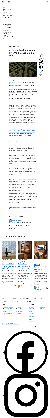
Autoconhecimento (8, 26)
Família (5, 33)
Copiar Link (40, 74)
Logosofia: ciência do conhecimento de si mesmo (24, 264)
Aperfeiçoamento (7, 24)
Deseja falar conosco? (10, 324)
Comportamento (7, 27)
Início (4, 7)
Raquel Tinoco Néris (17, 220)
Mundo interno (32, 207)
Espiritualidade (7, 32)
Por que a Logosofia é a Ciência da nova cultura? (9, 264)
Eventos (5, 12)
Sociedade (5, 38)
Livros (4, 14)
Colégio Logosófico (7, 17)
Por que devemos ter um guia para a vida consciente (40, 267)
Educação (5, 30)
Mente (4, 35)
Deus (4, 29)
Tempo (4, 40)
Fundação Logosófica (8, 15)
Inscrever (29, 301)
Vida (4, 41)
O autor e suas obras (8, 11)
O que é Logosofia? (7, 9)
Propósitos (11, 208)
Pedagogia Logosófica (8, 36)
